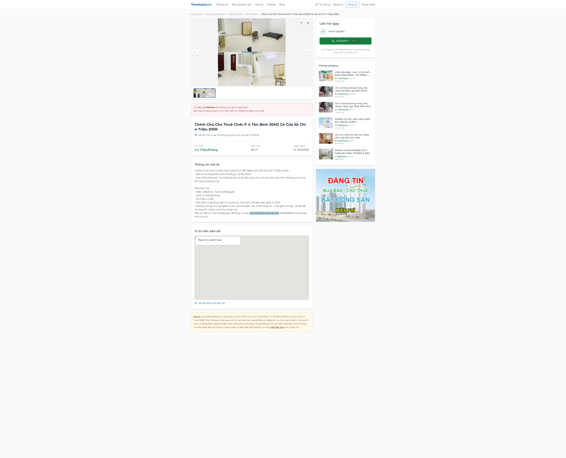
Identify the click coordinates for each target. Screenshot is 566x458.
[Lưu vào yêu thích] (301, 22)
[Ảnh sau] (308, 52)
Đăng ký (352, 4)
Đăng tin (338, 4)
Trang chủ (196, 14)
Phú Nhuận (252, 14)
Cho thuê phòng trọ (215, 14)
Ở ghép (271, 4)
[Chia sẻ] (307, 22)
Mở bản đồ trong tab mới (211, 303)
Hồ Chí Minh (235, 14)
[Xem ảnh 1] (252, 83)
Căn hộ (259, 4)
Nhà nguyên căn (241, 4)
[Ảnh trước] (195, 52)
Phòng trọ (222, 4)
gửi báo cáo (277, 327)
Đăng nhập (368, 4)
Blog (282, 4)
